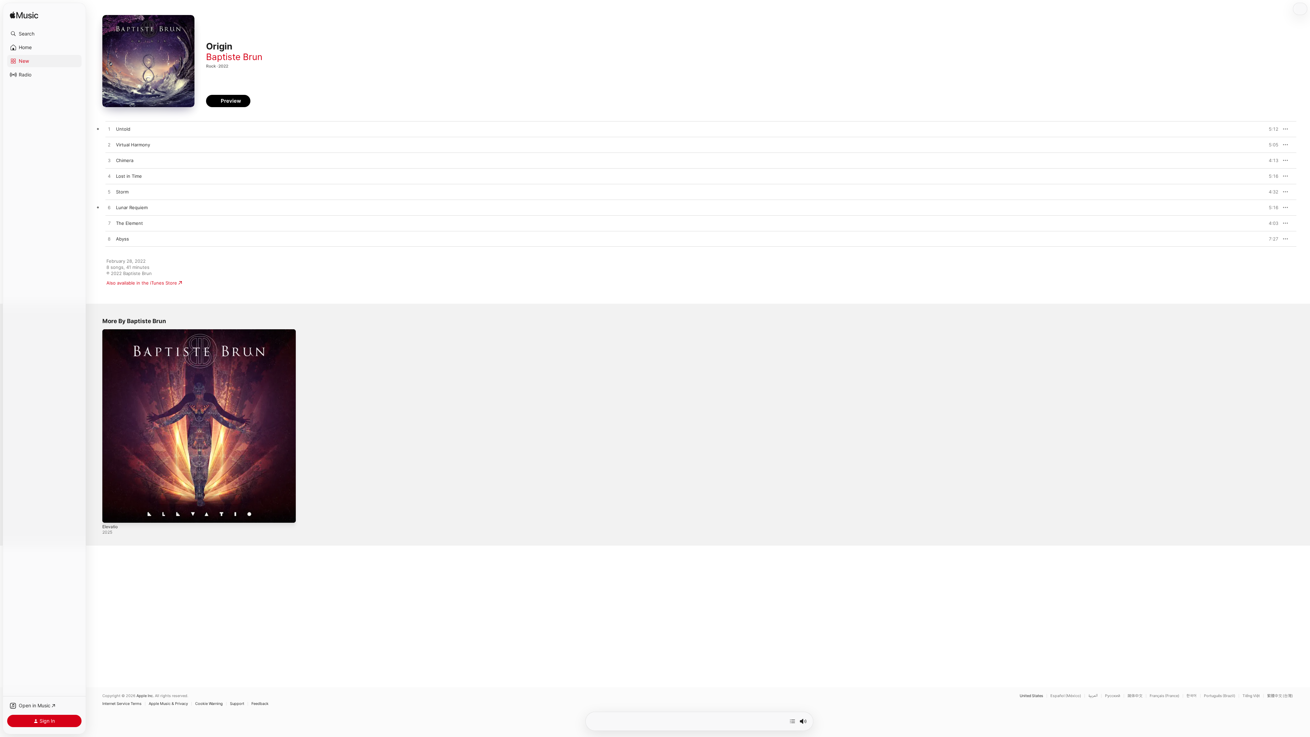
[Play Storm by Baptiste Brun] (109, 192)
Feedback (259, 704)
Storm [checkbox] (122, 191)
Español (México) (1065, 696)
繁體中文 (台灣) (1280, 696)
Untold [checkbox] (123, 129)
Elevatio (110, 332)
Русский (1112, 696)
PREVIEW (1270, 129)
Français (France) (1164, 696)
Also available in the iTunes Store (141, 283)
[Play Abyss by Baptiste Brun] (109, 239)
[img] (24, 15)
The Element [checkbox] (129, 223)
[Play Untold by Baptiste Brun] (109, 129)
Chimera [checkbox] (124, 160)
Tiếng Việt (1251, 696)
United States (1031, 696)
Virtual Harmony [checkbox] (133, 144)
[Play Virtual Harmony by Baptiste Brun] (109, 145)
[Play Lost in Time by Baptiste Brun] (109, 176)
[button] (44, 34)
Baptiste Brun (234, 57)
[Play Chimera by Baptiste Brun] (109, 161)
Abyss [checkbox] (122, 239)
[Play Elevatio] (111, 514)
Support (237, 704)
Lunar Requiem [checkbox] (132, 207)
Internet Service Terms (122, 704)
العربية (1093, 696)
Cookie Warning (209, 704)
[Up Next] (792, 721)
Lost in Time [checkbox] (129, 176)
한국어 (1192, 696)
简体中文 (1134, 696)
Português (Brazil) (1219, 696)
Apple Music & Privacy (168, 704)
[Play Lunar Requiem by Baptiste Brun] (109, 208)
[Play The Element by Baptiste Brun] (109, 223)
